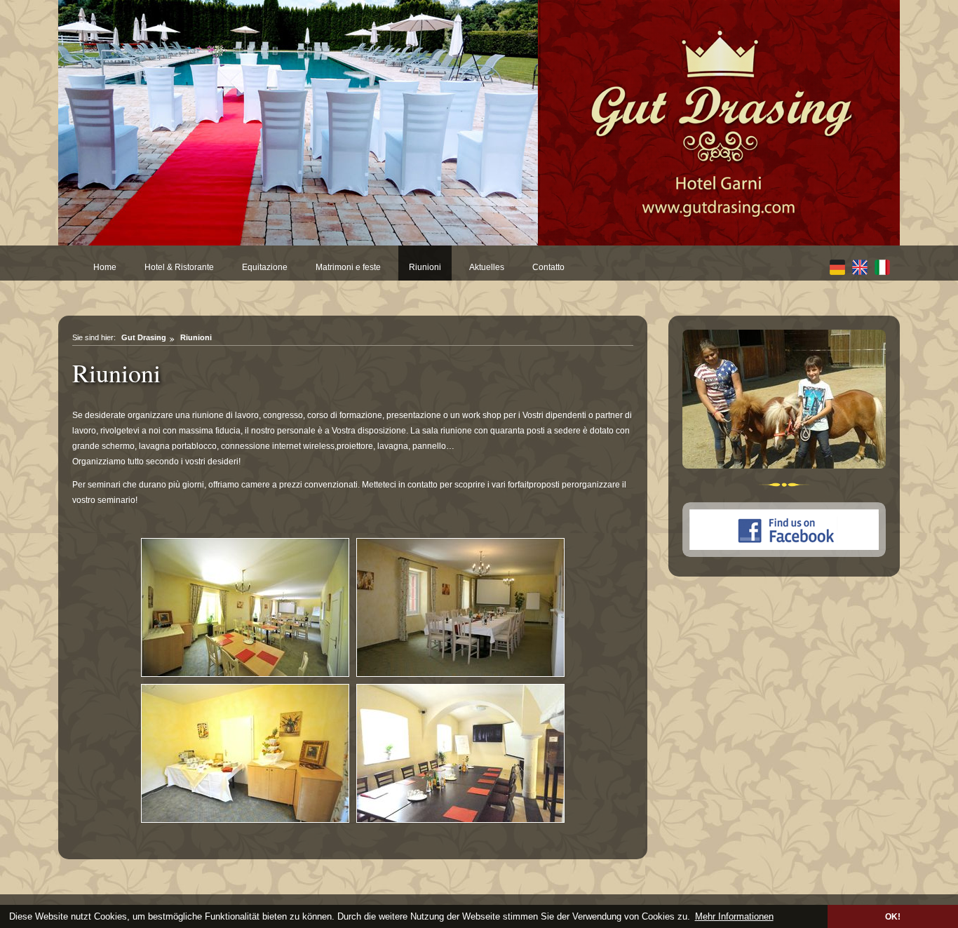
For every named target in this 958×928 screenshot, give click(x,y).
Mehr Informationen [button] (734, 916)
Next (552, 130)
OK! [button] (892, 916)
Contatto (548, 267)
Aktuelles (486, 267)
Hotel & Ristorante (179, 267)
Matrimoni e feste (348, 267)
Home (104, 267)
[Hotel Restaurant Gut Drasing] (719, 123)
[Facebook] (784, 555)
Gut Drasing (143, 337)
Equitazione (265, 267)
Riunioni (425, 267)
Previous (44, 130)
